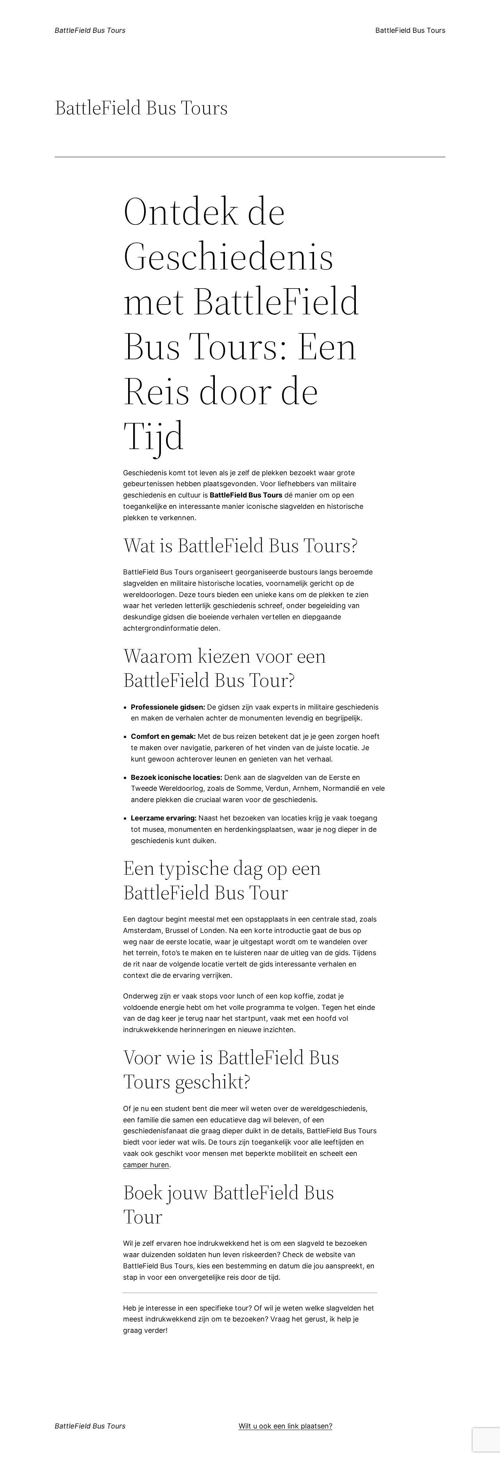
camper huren (146, 1165)
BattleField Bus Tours (90, 30)
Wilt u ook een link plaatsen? (285, 1426)
